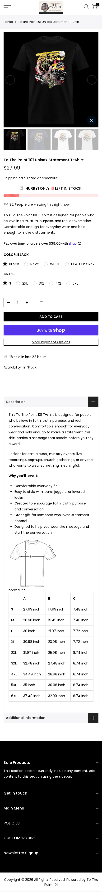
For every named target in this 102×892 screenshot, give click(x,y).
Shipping (11, 178)
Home (8, 22)
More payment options (51, 342)
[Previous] (10, 80)
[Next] (92, 80)
